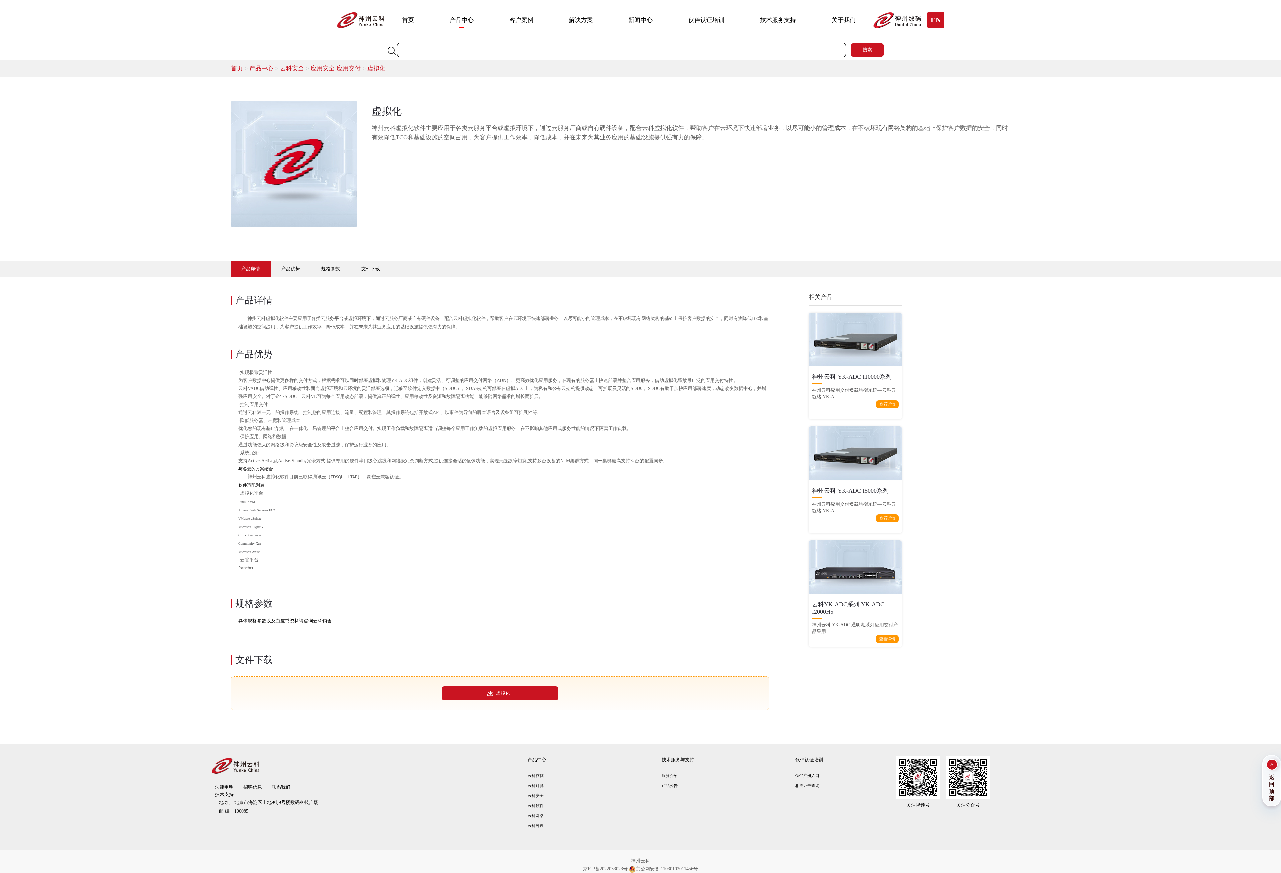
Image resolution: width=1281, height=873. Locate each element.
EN (936, 20)
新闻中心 (640, 20)
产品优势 (290, 268)
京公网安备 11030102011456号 (667, 868)
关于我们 (844, 20)
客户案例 (521, 20)
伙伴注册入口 (807, 775)
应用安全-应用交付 (339, 68)
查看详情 (887, 404)
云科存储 (536, 775)
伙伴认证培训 (706, 20)
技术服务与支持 (678, 759)
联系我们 (281, 787)
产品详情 (250, 268)
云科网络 (536, 815)
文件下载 (370, 268)
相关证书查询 (807, 785)
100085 (233, 811)
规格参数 (330, 268)
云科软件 (536, 805)
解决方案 (581, 20)
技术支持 (224, 794)
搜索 (867, 49)
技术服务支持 (778, 20)
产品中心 (462, 20)
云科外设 (536, 825)
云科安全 (295, 68)
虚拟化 (376, 68)
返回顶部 (1271, 787)
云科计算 (536, 785)
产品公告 (670, 785)
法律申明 (224, 787)
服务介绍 (670, 775)
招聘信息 (252, 787)
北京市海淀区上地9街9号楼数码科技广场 (268, 802)
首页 (408, 20)
